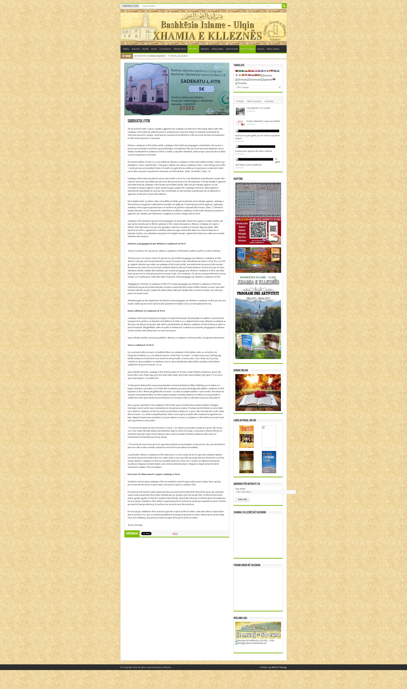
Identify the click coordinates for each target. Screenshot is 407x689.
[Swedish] (273, 79)
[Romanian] (259, 75)
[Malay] (246, 75)
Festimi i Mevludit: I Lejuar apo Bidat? (263, 121)
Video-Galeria (273, 49)
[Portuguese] (255, 75)
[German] (271, 71)
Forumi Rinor (165, 49)
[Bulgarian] (246, 71)
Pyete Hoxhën (149, 6)
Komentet (269, 101)
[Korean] (239, 75)
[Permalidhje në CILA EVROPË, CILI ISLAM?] (240, 111)
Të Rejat (239, 101)
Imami (154, 49)
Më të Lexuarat (254, 101)
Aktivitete (205, 49)
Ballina (126, 49)
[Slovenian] (253, 79)
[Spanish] (266, 79)
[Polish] (252, 75)
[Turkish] (241, 83)
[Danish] (255, 71)
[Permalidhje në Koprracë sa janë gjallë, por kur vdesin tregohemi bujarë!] (257, 131)
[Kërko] (284, 6)
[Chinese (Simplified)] (249, 71)
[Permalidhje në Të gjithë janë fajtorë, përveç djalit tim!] (254, 159)
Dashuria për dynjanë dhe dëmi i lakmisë (253, 151)
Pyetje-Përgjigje (247, 49)
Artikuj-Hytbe (217, 49)
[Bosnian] (243, 71)
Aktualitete (193, 49)
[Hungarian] (278, 71)
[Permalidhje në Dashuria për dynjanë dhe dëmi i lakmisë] (255, 146)
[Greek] (274, 71)
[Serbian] (241, 79)
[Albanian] (236, 71)
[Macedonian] (243, 75)
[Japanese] (236, 75)
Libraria (260, 49)
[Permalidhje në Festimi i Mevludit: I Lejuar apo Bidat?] (240, 122)
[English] (262, 71)
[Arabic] (239, 71)
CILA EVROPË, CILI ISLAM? (258, 108)
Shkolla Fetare (180, 49)
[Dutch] (259, 71)
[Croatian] (252, 71)
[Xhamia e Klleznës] (204, 27)
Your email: (240, 489)
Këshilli (145, 49)
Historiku (136, 49)
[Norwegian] (249, 75)
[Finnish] (265, 71)
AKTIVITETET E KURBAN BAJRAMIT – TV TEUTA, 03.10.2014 (161, 56)
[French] (268, 71)
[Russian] (266, 75)
